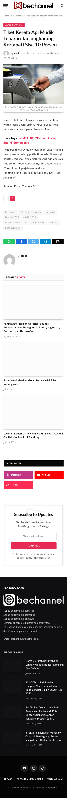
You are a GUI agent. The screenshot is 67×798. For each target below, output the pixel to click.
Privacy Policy (31, 558)
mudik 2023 (29, 217)
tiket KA (53, 223)
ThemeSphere (51, 788)
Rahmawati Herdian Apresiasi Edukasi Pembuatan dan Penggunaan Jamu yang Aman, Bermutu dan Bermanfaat (31, 327)
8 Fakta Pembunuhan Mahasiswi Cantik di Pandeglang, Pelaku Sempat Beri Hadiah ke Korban (43, 736)
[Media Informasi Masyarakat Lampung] (33, 5)
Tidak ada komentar (50, 53)
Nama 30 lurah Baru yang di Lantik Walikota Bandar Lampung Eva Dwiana (44, 665)
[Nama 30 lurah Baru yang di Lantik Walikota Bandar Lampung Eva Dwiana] (12, 665)
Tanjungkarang (37, 223)
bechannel (10, 212)
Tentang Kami (55, 779)
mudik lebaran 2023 (15, 223)
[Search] (62, 5)
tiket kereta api (13, 228)
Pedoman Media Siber (30, 779)
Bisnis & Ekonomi (14, 24)
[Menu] (5, 5)
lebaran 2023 (12, 217)
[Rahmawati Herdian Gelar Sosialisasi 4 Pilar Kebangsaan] (33, 359)
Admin (17, 53)
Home (6, 16)
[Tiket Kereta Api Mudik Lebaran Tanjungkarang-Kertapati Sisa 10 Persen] (33, 84)
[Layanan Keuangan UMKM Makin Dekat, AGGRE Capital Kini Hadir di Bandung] (33, 412)
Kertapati (50, 212)
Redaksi (8, 779)
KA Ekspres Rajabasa (30, 212)
